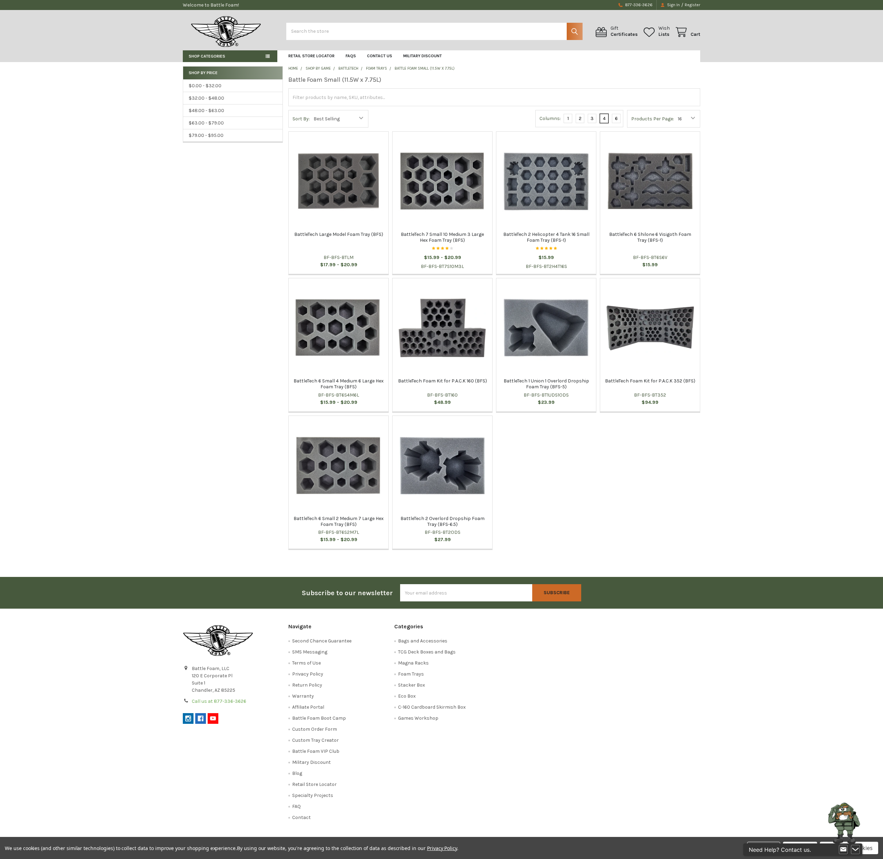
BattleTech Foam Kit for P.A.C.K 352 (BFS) (650, 381)
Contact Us (379, 55)
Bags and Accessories (422, 641)
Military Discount (422, 55)
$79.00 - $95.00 (206, 135)
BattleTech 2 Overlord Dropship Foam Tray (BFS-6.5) (442, 522)
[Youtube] (213, 718)
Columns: (550, 118)
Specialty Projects (312, 795)
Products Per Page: (652, 119)
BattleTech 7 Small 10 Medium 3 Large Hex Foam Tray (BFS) (442, 237)
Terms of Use (306, 663)
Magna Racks (413, 663)
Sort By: (301, 119)
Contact (301, 817)
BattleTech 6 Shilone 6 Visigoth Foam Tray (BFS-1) (650, 237)
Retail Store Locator (311, 55)
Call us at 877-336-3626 (219, 701)
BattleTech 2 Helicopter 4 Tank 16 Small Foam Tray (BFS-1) (546, 237)
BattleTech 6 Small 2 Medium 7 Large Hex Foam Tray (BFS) (339, 522)
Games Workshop (418, 718)
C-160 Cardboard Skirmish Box (432, 707)
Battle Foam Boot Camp (319, 718)
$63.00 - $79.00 (206, 123)
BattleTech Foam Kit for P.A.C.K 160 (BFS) (442, 381)
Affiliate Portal (308, 707)
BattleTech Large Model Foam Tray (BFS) (338, 234)
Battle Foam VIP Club (315, 751)
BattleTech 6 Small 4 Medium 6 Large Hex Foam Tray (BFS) (339, 384)
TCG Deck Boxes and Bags (427, 652)
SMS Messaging (309, 652)
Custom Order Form (314, 729)
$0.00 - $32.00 (205, 86)
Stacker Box (411, 685)
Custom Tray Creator (315, 740)
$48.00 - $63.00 (206, 110)
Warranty (303, 696)
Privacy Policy (307, 674)
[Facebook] (200, 718)
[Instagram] (188, 718)
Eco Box (407, 696)
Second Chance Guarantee (321, 641)
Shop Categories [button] (207, 56)
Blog (297, 773)
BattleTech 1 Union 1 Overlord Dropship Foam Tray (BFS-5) (546, 384)
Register (692, 4)
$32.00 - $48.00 (206, 98)
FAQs (351, 55)
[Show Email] (843, 850)
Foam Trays (411, 674)
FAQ (296, 806)
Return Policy (307, 685)
